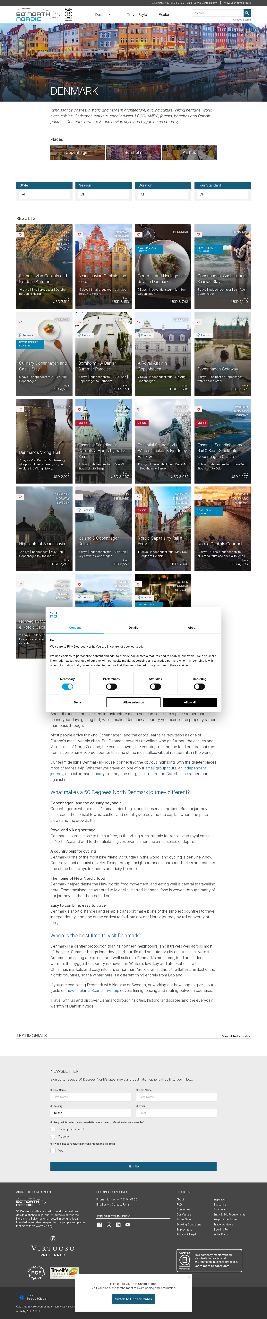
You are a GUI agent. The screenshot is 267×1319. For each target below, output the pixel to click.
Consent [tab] (75, 627)
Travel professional (71, 1129)
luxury (99, 773)
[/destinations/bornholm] (133, 152)
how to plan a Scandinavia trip (93, 990)
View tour (44, 266)
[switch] (111, 687)
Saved (23, 234)
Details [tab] (133, 627)
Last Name (145, 1090)
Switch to (133, 1299)
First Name (59, 1090)
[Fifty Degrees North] (38, 14)
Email (142, 1106)
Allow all (190, 702)
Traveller (64, 1136)
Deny (77, 702)
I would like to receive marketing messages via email (84, 1143)
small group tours (160, 768)
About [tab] (192, 627)
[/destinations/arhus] (189, 152)
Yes (60, 1150)
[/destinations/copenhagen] (77, 152)
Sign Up (133, 1166)
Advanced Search (241, 19)
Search (247, 13)
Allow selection (133, 702)
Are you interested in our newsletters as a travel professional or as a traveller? (99, 1122)
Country (58, 1106)
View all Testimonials (235, 1036)
